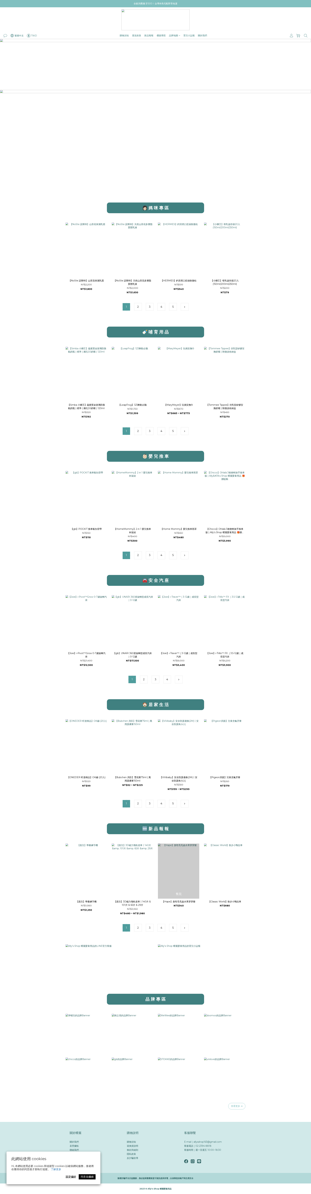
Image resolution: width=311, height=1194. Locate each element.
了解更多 (56, 1169)
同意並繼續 (87, 1176)
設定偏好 (71, 1176)
